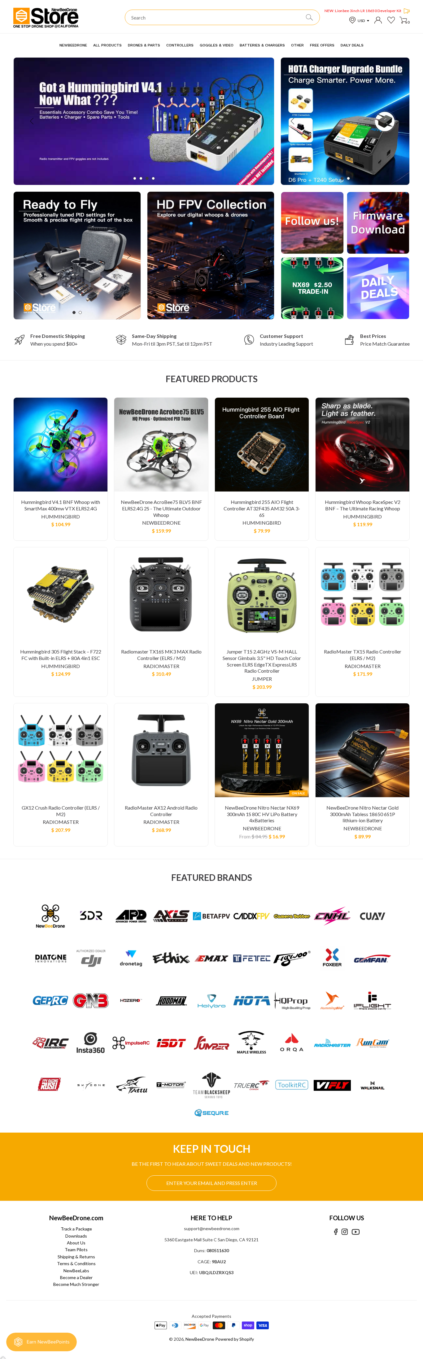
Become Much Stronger (76, 1284)
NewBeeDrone (161, 523)
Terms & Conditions (76, 1263)
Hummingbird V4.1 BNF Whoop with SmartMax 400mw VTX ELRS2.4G (60, 505)
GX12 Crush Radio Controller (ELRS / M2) (61, 811)
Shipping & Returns (76, 1256)
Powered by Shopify (234, 1339)
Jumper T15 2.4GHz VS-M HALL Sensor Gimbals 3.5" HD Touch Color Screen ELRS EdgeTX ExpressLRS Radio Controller (262, 661)
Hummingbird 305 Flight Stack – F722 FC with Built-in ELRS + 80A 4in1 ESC (60, 655)
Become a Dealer (76, 1277)
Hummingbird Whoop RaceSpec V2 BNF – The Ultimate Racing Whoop (362, 505)
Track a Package (76, 1228)
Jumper (262, 679)
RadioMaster (161, 666)
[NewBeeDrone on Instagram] (345, 1232)
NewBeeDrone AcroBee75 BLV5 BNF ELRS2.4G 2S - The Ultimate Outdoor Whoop (161, 508)
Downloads (76, 1236)
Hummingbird (60, 516)
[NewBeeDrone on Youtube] (356, 1232)
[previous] (32, 121)
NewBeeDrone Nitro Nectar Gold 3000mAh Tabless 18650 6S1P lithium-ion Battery (362, 814)
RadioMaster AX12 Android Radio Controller (161, 811)
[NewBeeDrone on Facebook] (336, 1232)
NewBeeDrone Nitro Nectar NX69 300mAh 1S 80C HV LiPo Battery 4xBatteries (262, 814)
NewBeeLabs (76, 1270)
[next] (255, 121)
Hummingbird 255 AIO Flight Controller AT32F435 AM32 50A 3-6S (262, 508)
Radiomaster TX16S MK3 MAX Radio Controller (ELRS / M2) (161, 655)
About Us (76, 1242)
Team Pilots (76, 1249)
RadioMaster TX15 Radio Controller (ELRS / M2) (362, 655)
